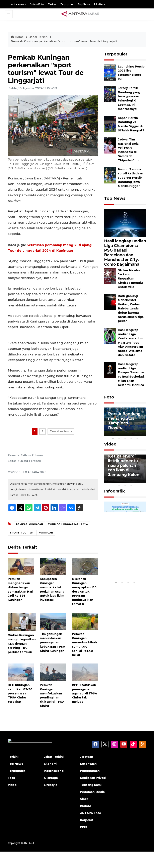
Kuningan (45, 532)
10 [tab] (131, 486)
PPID (83, 827)
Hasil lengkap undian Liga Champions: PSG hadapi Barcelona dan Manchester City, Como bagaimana (125, 252)
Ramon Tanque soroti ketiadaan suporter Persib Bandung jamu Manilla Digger (130, 178)
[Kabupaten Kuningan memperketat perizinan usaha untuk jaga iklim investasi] (53, 566)
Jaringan (86, 757)
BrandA (85, 806)
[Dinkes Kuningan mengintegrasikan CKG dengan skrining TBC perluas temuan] (22, 622)
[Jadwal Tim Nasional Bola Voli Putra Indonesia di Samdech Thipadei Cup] (110, 145)
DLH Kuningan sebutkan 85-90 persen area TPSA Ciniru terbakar (20, 693)
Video (110, 444)
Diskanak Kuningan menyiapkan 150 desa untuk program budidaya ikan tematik (84, 591)
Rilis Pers (99, 4)
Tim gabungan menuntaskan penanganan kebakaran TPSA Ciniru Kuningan (52, 642)
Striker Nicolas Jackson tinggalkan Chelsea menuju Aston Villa (130, 278)
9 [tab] (125, 486)
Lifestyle (50, 785)
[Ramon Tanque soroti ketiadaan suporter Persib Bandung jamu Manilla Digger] (110, 175)
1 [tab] (113, 439)
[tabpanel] (125, 422)
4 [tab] (131, 439)
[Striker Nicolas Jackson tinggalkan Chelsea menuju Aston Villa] (110, 276)
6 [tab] (137, 480)
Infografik (114, 491)
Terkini (52, 4)
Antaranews (18, 4)
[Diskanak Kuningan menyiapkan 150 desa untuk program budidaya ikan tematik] (85, 566)
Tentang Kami (90, 785)
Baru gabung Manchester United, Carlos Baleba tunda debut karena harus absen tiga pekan (131, 308)
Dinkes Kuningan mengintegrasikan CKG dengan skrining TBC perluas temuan (22, 643)
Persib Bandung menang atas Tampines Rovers (124, 420)
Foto (109, 397)
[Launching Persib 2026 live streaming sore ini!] (110, 72)
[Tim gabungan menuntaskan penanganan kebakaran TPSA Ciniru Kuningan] (53, 621)
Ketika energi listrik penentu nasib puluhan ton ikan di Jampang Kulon (123, 465)
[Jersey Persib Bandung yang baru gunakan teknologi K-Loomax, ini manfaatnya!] (110, 94)
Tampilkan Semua (61, 431)
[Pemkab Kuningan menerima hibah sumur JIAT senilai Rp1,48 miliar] (85, 621)
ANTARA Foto (90, 813)
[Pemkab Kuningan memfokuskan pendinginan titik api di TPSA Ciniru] (53, 672)
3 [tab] (125, 439)
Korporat (86, 820)
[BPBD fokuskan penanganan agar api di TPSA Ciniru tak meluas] (85, 672)
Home (19, 37)
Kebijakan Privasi (93, 778)
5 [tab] (137, 439)
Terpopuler (67, 4)
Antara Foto (37, 4)
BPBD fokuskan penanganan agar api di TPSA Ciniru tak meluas (84, 693)
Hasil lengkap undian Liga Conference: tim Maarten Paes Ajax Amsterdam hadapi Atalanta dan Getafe (130, 342)
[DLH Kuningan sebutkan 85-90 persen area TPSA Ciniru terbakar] (21, 672)
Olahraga (51, 778)
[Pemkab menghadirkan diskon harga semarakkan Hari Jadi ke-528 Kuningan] (21, 566)
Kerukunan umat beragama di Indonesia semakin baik (125, 564)
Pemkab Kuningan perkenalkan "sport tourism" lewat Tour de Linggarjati (64, 41)
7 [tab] (143, 480)
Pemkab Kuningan (29, 524)
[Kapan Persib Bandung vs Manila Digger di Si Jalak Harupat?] (110, 124)
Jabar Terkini (38, 37)
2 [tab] (119, 439)
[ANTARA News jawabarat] (81, 14)
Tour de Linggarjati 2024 (68, 524)
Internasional (54, 771)
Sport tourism (22, 532)
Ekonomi (50, 764)
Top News (84, 4)
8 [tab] (119, 486)
